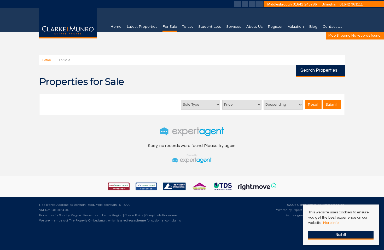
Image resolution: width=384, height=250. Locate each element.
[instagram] (259, 5)
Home (115, 26)
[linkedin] (252, 5)
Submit (332, 104)
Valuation (296, 26)
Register (275, 26)
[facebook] (237, 5)
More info (331, 223)
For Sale (169, 26)
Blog (313, 26)
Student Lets (209, 26)
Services (233, 26)
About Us (254, 26)
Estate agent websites (302, 215)
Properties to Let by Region (102, 215)
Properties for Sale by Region (60, 215)
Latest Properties (142, 26)
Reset (313, 104)
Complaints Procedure (161, 215)
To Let (187, 26)
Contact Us (332, 26)
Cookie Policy (134, 215)
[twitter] (245, 5)
